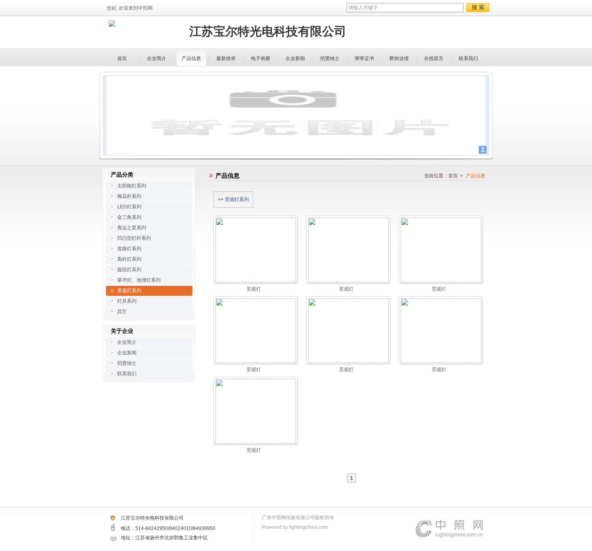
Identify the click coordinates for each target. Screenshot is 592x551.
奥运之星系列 (131, 228)
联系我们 (468, 58)
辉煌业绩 (399, 58)
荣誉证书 (364, 58)
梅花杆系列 (129, 196)
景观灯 (253, 289)
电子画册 (260, 58)
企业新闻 (295, 58)
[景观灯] (255, 249)
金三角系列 (129, 217)
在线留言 (433, 58)
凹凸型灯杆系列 (134, 238)
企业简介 (156, 58)
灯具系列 (127, 301)
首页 (122, 58)
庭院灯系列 (129, 269)
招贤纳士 (329, 58)
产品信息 (191, 58)
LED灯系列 (129, 207)
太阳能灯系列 (131, 186)
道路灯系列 (129, 249)
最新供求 (226, 58)
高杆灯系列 (129, 259)
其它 (122, 311)
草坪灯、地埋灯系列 (139, 280)
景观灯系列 (237, 199)
